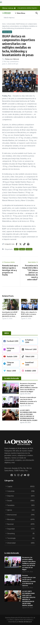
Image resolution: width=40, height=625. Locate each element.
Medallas (29, 249)
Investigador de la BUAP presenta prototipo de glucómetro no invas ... (9, 314)
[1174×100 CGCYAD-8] (20, 3)
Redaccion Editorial (12, 59)
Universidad (11, 24)
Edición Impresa (9, 17)
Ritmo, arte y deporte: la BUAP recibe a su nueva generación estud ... (29, 314)
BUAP (16, 249)
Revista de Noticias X (25, 622)
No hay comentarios (11, 61)
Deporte (22, 249)
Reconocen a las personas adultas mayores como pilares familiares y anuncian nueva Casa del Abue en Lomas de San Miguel (29, 387)
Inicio (4, 24)
